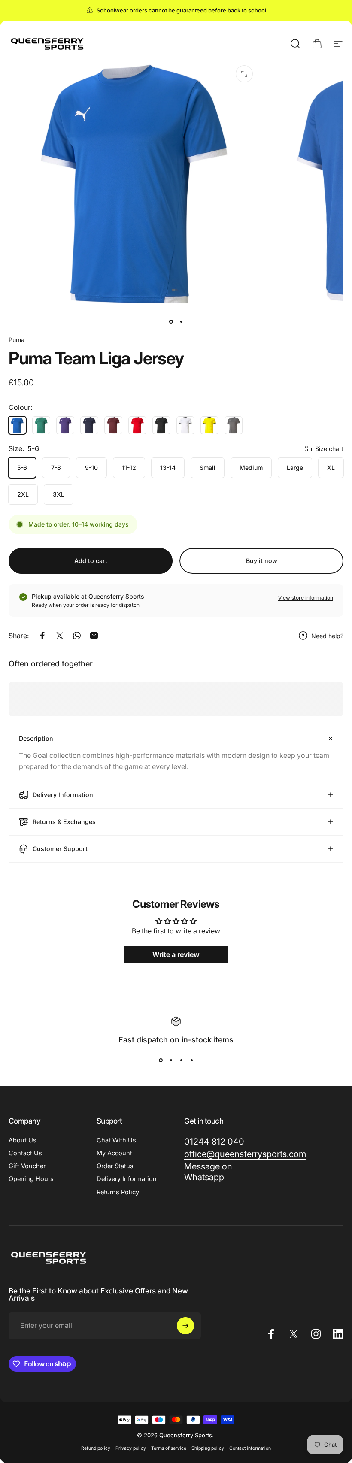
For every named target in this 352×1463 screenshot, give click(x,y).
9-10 (91, 467)
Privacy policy (130, 1448)
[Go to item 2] (181, 321)
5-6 (22, 467)
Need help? (327, 635)
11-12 (129, 467)
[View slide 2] (171, 1060)
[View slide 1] (160, 1060)
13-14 (168, 467)
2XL (23, 494)
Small (207, 467)
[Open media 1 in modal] (244, 73)
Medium (251, 467)
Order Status (115, 1166)
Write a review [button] (176, 954)
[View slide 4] (191, 1060)
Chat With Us (116, 1140)
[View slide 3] (181, 1060)
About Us (22, 1140)
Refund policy (95, 1448)
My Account (114, 1153)
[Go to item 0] (171, 321)
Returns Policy (118, 1192)
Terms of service (168, 1448)
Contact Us (25, 1153)
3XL (58, 494)
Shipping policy (207, 1448)
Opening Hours (31, 1179)
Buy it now (261, 560)
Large (295, 467)
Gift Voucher (27, 1166)
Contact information (250, 1448)
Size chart (329, 448)
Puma (16, 339)
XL (331, 467)
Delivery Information (127, 1179)
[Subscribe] (185, 1325)
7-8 (56, 467)
